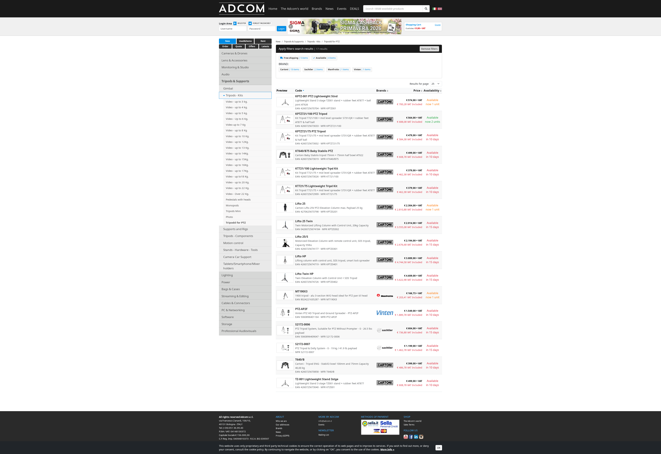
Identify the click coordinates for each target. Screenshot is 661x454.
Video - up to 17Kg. (237, 170)
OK (438, 447)
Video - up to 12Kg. (237, 142)
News (330, 9)
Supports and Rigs (235, 229)
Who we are (281, 421)
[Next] (398, 26)
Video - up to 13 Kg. (237, 147)
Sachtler (313, 69)
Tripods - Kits (234, 95)
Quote (437, 24)
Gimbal (228, 88)
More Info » (387, 449)
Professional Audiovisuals (239, 331)
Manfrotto (338, 69)
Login (281, 28)
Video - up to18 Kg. (237, 176)
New (227, 41)
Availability (431, 90)
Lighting (227, 275)
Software (228, 317)
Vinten (362, 69)
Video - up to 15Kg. (237, 159)
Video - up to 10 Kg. (237, 136)
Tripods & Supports (235, 81)
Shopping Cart (413, 24)
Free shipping (296, 57)
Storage (227, 324)
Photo (229, 217)
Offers (252, 46)
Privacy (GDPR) (282, 435)
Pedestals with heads (238, 199)
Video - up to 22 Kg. (237, 188)
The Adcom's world (294, 9)
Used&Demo (245, 41)
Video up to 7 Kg (235, 124)
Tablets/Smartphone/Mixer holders (241, 266)
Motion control (233, 243)
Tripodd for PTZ (236, 222)
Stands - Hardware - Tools (240, 250)
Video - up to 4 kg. (237, 107)
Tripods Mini (233, 211)
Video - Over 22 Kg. (237, 194)
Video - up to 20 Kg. (237, 182)
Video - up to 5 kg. (237, 113)
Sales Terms (409, 424)
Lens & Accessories (234, 60)
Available (326, 57)
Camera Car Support (237, 257)
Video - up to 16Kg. (237, 165)
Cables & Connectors (236, 303)
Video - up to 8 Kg (236, 130)
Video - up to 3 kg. (237, 101)
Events (342, 9)
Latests (265, 46)
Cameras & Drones (234, 53)
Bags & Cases (231, 289)
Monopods (232, 205)
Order (225, 46)
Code (298, 90)
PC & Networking (233, 310)
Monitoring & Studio (235, 67)
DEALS (354, 9)
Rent (263, 41)
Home (273, 9)
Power (226, 282)
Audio (225, 74)
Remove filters (429, 48)
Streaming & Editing (235, 296)
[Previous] (290, 26)
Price (416, 90)
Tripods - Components (238, 236)
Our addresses (282, 424)
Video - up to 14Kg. (237, 153)
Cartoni (289, 69)
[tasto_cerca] (426, 8)
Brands (317, 9)
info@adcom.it (325, 421)
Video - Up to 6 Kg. (237, 118)
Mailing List (323, 435)
